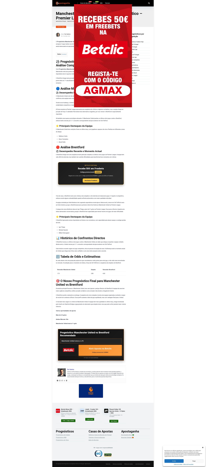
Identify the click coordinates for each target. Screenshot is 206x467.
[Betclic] (103, 58)
